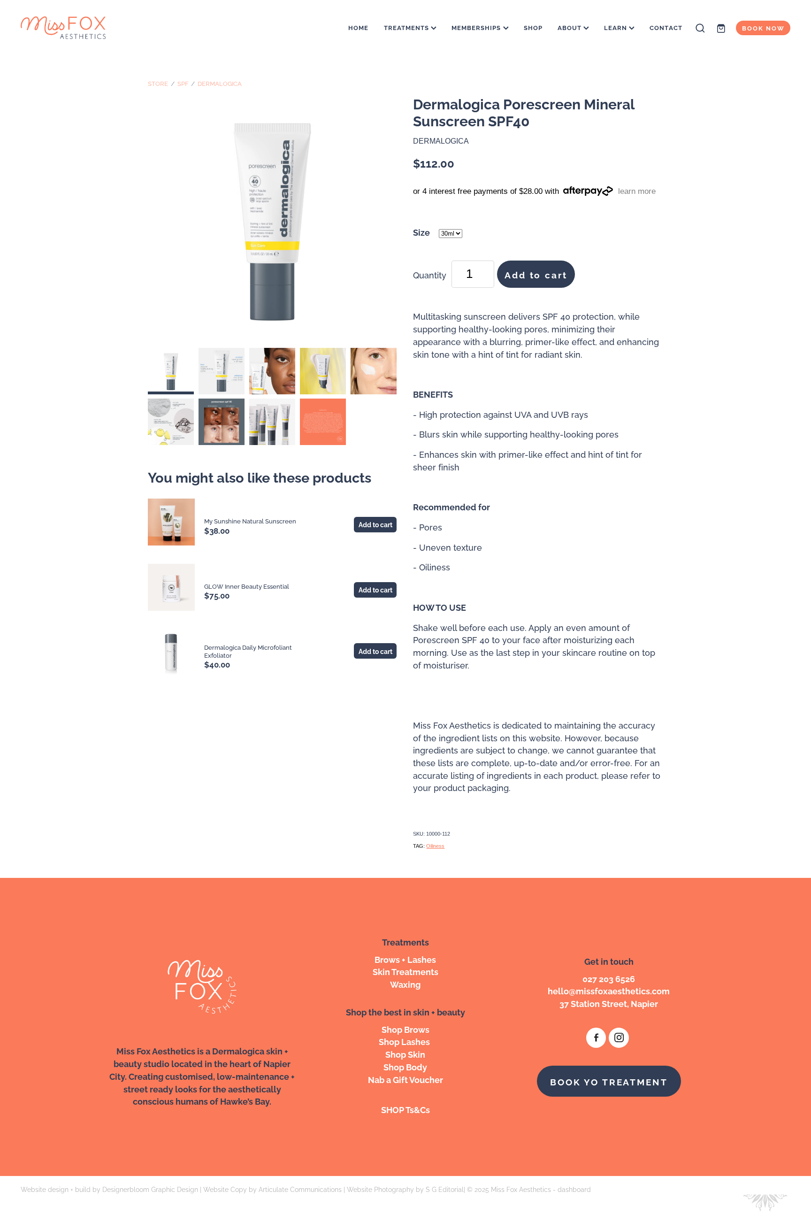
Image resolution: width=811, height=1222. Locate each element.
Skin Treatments (405, 971)
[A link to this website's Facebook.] (596, 1038)
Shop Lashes (405, 1041)
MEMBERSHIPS (477, 27)
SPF (183, 83)
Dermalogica (220, 83)
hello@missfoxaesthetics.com (609, 990)
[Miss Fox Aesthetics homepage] (98, 28)
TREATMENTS (407, 27)
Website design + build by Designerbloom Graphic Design (109, 1188)
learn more (637, 191)
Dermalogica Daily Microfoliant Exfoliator (248, 651)
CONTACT (666, 27)
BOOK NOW (763, 27)
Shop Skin (405, 1054)
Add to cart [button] (536, 274)
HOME (358, 27)
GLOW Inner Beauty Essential (246, 586)
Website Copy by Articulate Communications (272, 1188)
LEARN (616, 27)
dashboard (574, 1188)
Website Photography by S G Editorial (405, 1188)
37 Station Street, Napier (608, 1003)
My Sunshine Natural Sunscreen (250, 520)
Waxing (405, 984)
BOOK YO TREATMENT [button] (608, 1081)
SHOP (533, 27)
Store (158, 83)
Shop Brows (405, 1029)
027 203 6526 (608, 978)
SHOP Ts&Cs (405, 1109)
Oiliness (435, 846)
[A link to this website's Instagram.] (619, 1038)
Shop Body (405, 1066)
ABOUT (570, 27)
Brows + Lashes (405, 959)
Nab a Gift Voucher (405, 1079)
